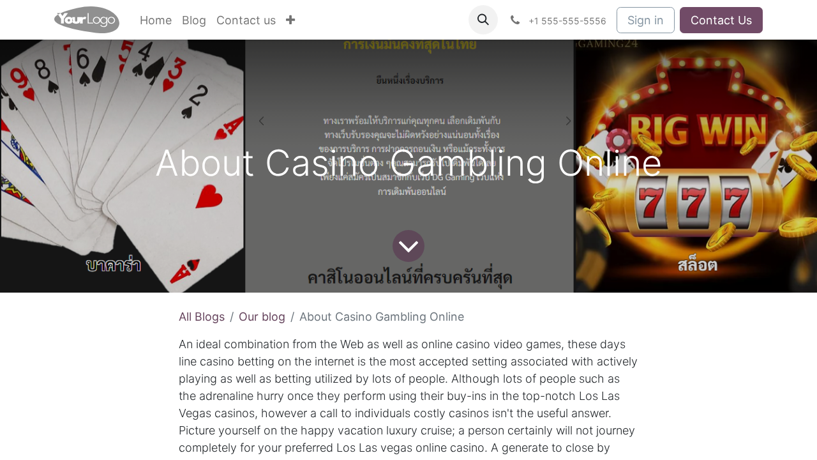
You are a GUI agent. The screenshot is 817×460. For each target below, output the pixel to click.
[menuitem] (156, 20)
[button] (483, 19)
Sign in (645, 20)
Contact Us (721, 20)
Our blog (262, 316)
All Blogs (202, 316)
